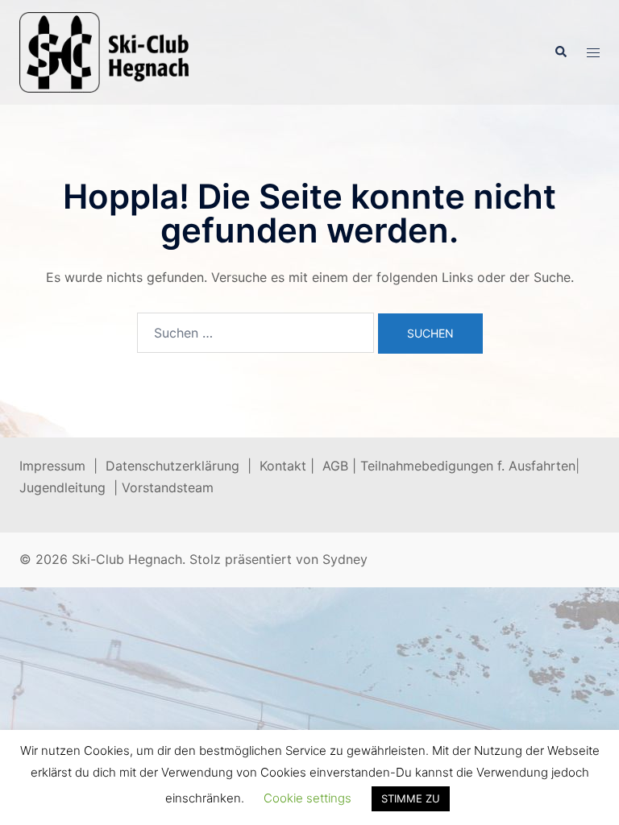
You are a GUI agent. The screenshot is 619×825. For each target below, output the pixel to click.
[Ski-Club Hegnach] (104, 51)
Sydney (345, 559)
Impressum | (62, 466)
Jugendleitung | (70, 487)
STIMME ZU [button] (410, 798)
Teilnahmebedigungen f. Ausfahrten (467, 466)
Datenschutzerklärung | (183, 466)
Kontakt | (287, 466)
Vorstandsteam (168, 487)
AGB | (341, 466)
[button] (560, 52)
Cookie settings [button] (307, 798)
